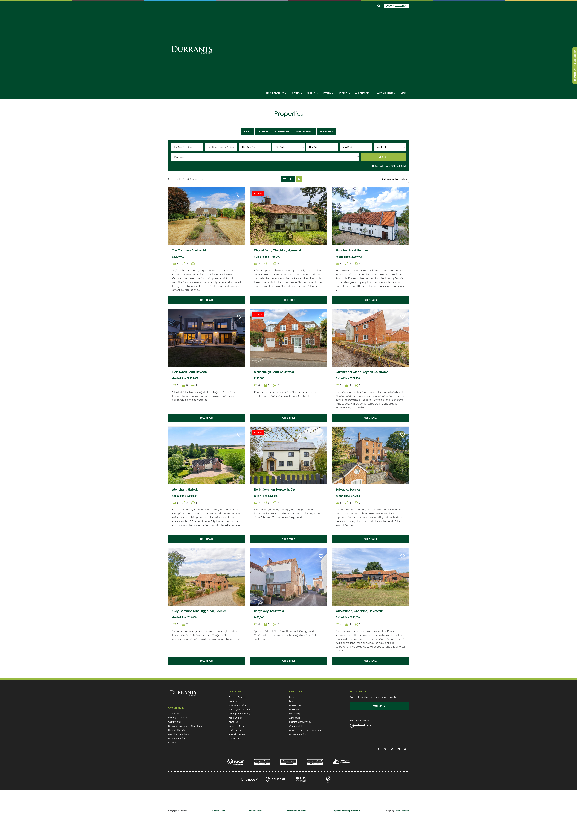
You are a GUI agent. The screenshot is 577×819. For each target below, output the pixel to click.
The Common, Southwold (189, 250)
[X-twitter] (385, 749)
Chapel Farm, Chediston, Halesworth (278, 250)
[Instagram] (391, 749)
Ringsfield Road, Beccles (352, 250)
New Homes (326, 131)
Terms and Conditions (296, 810)
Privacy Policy (255, 810)
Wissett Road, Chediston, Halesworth (359, 611)
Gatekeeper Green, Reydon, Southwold (362, 372)
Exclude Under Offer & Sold (390, 166)
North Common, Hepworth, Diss (274, 489)
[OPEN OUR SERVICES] (371, 93)
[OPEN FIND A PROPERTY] (286, 93)
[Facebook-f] (378, 749)
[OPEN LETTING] (332, 93)
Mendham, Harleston (186, 489)
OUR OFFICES (296, 691)
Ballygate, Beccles (348, 489)
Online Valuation (574, 65)
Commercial (282, 131)
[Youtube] (405, 749)
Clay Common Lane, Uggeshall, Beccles (199, 611)
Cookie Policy (218, 810)
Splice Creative (402, 810)
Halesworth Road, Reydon (189, 372)
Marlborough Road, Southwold (274, 372)
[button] (378, 5)
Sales (247, 131)
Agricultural (304, 131)
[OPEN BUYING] (301, 93)
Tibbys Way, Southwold (269, 611)
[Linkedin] (398, 749)
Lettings (263, 131)
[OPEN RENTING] (349, 93)
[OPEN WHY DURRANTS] (395, 93)
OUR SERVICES (176, 707)
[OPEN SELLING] (317, 93)
